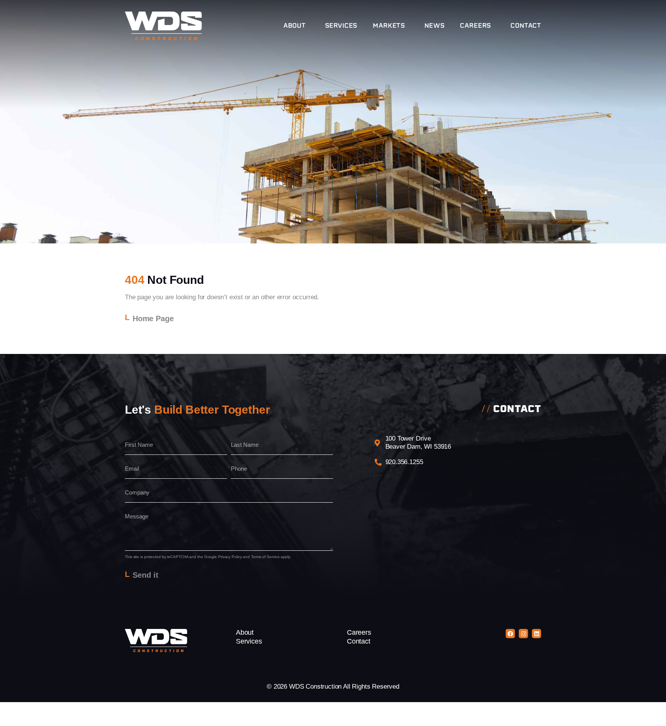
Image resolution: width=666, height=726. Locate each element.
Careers (475, 26)
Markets (389, 26)
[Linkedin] (536, 633)
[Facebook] (510, 633)
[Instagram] (523, 633)
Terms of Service (265, 557)
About (294, 26)
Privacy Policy (230, 557)
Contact (525, 26)
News (434, 26)
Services (341, 26)
